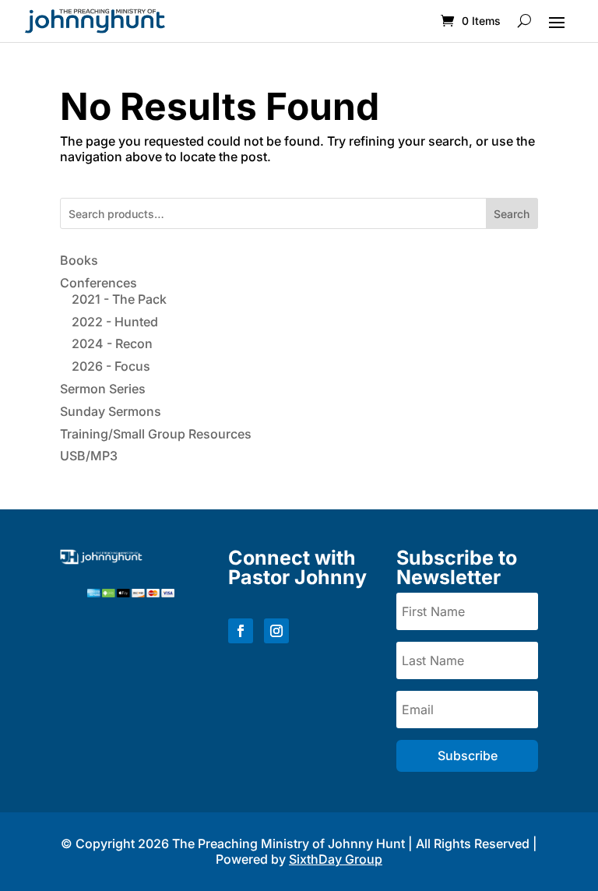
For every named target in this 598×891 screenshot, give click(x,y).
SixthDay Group (335, 859)
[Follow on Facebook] (240, 630)
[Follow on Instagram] (276, 630)
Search (511, 213)
